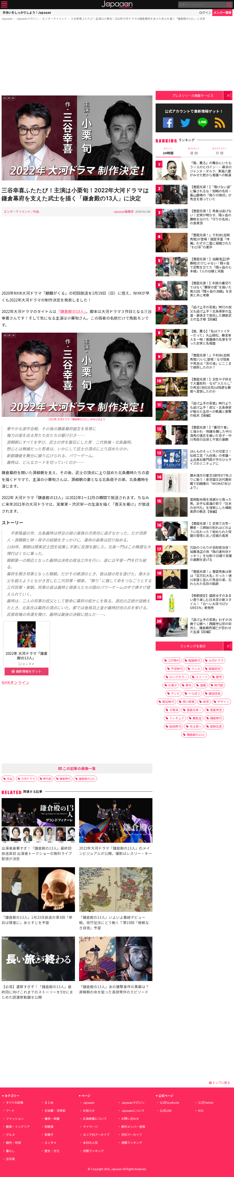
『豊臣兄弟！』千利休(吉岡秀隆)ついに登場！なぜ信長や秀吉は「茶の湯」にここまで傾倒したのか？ (210, 361)
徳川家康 (188, 701)
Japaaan (117, 5)
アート (10, 1110)
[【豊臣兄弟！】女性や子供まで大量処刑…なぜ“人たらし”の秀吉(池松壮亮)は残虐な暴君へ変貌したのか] (172, 387)
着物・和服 (52, 1118)
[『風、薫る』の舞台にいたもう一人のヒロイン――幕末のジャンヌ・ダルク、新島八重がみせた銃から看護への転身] (172, 171)
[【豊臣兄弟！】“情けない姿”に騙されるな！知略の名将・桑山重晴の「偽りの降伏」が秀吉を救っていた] (172, 195)
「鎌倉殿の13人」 (71, 311)
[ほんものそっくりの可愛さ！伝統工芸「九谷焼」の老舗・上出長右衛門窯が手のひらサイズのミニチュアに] (172, 459)
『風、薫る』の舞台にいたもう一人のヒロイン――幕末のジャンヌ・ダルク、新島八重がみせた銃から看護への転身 (211, 168)
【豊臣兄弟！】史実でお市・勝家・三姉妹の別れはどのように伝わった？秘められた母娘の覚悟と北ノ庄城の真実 (210, 529)
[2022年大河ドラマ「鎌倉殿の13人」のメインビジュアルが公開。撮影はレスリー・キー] (115, 821)
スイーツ (201, 677)
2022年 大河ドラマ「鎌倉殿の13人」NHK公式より (77, 419)
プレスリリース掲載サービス (192, 95)
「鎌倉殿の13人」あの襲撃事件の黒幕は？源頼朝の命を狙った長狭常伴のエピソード (114, 989)
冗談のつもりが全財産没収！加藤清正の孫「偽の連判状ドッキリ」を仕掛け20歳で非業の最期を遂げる (211, 553)
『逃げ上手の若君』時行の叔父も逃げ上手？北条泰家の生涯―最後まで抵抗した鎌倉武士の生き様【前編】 (210, 313)
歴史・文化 (52, 1151)
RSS (220, 122)
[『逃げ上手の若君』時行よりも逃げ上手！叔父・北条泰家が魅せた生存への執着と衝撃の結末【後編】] (172, 411)
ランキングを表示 (193, 646)
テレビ (175, 693)
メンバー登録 (222, 12)
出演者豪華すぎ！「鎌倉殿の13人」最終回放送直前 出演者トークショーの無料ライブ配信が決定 (37, 853)
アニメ (195, 668)
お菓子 (172, 685)
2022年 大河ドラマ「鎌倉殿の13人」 (26, 655)
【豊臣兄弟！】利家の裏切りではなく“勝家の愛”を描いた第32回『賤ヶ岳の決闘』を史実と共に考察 (211, 289)
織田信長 (215, 693)
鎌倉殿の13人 (87, 778)
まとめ (49, 1102)
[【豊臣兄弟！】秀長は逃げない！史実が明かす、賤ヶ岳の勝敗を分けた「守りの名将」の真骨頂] (172, 219)
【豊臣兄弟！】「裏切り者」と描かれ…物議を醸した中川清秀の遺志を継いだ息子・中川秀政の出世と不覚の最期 (211, 433)
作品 (36, 211)
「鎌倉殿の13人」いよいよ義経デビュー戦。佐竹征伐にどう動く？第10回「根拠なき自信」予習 (114, 922)
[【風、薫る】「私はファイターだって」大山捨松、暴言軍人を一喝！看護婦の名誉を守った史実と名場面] (172, 339)
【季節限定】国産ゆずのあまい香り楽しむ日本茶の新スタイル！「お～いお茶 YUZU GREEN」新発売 (210, 601)
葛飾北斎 (216, 726)
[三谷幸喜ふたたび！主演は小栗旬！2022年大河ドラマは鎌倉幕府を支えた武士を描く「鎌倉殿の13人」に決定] (77, 138)
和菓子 (49, 1134)
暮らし (10, 1151)
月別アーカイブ (131, 1134)
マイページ (90, 1126)
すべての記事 (14, 1102)
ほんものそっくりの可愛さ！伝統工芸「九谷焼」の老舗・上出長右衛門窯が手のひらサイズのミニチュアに (210, 457)
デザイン (223, 701)
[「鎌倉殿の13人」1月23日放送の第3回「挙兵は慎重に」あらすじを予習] (38, 890)
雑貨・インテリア (18, 1126)
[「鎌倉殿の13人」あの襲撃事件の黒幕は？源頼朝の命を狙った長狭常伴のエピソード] (115, 960)
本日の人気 (90, 1142)
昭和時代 (175, 726)
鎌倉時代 (65, 778)
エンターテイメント (54, 18)
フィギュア (176, 718)
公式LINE (202, 122)
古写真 (10, 1159)
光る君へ (196, 726)
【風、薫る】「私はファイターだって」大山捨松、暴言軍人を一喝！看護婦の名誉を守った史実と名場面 (210, 337)
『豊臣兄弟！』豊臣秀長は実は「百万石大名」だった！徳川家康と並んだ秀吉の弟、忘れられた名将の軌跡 (210, 577)
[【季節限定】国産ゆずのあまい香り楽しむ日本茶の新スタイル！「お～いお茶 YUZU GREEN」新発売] (172, 603)
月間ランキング (93, 1151)
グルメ (10, 1134)
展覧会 (197, 718)
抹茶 (206, 701)
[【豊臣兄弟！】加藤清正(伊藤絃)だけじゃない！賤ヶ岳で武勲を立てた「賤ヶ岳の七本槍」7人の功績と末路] (172, 267)
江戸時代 (174, 660)
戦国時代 (194, 660)
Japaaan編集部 (123, 211)
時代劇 (47, 778)
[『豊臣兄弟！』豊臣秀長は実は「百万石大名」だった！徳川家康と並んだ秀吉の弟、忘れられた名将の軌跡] (172, 579)
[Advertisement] (77, 59)
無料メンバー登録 (133, 1126)
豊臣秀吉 (216, 710)
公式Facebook (168, 122)
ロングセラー (178, 677)
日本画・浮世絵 (55, 1110)
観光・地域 (13, 1142)
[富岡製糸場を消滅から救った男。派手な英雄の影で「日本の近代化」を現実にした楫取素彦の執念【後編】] (172, 507)
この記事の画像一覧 (79, 768)
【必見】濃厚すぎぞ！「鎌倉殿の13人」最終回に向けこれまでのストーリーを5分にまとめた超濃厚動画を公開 (37, 992)
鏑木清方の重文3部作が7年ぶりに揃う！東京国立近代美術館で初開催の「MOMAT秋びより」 (211, 481)
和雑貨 (49, 1126)
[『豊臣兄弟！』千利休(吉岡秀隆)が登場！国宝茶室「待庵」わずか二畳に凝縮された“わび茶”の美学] (172, 243)
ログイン (205, 12)
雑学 (219, 677)
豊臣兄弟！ (194, 710)
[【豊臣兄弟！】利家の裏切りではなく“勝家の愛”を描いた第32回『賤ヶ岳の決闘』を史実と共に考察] (172, 291)
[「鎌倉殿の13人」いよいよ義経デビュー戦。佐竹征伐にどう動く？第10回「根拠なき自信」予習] (115, 890)
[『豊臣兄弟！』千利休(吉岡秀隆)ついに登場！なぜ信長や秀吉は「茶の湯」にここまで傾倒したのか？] (172, 363)
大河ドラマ (28, 778)
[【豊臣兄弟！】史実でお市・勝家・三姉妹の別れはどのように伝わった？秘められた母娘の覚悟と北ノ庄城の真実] (172, 531)
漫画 (203, 685)
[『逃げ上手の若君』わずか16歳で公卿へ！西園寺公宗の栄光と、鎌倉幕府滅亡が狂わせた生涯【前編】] (172, 627)
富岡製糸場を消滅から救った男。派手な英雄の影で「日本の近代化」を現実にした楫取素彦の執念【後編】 (210, 505)
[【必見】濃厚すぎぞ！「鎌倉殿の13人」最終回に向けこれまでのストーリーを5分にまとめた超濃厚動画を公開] (38, 960)
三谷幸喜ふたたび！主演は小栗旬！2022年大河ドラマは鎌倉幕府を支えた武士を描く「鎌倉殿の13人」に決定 (138, 18)
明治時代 (168, 701)
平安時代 (177, 668)
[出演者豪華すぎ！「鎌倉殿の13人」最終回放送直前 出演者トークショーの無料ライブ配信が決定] (38, 821)
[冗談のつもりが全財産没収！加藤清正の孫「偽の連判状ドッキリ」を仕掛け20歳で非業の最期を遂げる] (172, 555)
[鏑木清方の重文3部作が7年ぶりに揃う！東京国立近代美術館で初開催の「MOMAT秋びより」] (172, 483)
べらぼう (194, 693)
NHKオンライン (15, 682)
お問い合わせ (130, 1118)
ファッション (15, 1118)
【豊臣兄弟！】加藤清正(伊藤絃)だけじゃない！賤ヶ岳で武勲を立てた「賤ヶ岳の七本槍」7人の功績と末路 (210, 265)
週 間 (194, 151)
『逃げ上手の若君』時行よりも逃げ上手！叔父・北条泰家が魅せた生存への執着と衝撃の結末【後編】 (210, 409)
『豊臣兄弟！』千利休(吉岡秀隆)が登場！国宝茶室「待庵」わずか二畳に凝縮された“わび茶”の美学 (210, 241)
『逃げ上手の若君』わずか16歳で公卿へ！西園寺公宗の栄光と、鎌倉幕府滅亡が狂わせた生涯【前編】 (211, 625)
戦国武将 (215, 668)
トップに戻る (221, 1082)
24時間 (168, 151)
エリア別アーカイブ (96, 1134)
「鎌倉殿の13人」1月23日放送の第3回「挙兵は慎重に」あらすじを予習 (37, 920)
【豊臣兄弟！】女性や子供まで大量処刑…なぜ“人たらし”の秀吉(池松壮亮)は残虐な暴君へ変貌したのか (211, 385)
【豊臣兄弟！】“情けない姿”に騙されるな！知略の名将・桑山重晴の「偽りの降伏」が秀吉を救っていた (210, 192)
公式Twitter (185, 122)
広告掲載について (95, 1118)
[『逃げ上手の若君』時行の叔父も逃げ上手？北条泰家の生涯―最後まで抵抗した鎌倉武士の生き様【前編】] (172, 315)
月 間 (220, 151)
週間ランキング (131, 1142)
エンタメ (50, 1142)
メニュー (4, 4)
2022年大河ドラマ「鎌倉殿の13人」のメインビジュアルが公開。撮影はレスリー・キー (115, 850)
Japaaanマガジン (27, 18)
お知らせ (89, 1110)
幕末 (188, 685)
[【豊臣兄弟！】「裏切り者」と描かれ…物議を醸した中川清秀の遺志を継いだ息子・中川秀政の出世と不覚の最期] (172, 435)
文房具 (173, 710)
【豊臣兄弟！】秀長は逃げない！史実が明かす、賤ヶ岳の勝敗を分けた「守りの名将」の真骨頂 (210, 217)
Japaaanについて (133, 1110)
